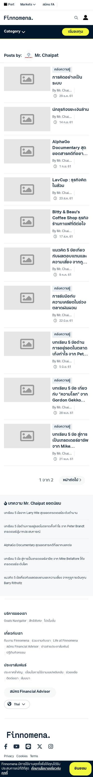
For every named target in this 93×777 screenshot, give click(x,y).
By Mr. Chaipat (62, 90)
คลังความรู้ (62, 69)
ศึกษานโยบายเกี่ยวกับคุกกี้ (31, 771)
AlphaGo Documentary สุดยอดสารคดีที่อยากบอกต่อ (38, 545)
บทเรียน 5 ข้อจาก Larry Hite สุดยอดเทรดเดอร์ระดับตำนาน (41, 513)
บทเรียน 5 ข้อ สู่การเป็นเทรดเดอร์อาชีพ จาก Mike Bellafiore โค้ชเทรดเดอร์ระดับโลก (44, 562)
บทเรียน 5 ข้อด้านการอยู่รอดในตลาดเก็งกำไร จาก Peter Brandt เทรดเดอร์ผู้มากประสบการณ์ (44, 529)
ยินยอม (80, 769)
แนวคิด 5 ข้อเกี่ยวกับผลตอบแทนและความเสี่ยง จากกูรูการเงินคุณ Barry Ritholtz (45, 580)
